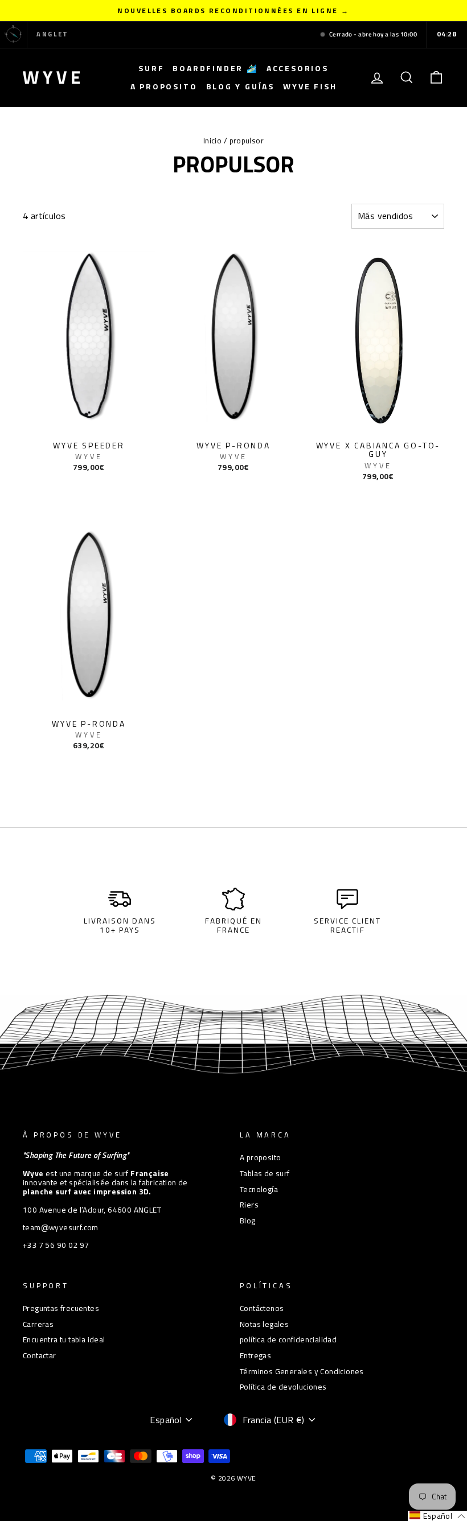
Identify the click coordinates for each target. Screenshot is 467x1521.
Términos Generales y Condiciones (302, 1371)
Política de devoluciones (283, 1386)
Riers (249, 1204)
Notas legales (264, 1324)
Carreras (38, 1324)
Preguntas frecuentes (61, 1308)
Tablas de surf (265, 1173)
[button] (437, 1516)
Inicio (212, 140)
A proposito (164, 86)
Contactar (39, 1355)
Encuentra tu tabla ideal (64, 1339)
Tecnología (259, 1189)
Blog (248, 1220)
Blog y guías (240, 86)
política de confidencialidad (288, 1339)
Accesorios (298, 68)
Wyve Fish (310, 86)
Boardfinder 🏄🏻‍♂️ (215, 68)
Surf (151, 68)
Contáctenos (262, 1308)
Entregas (255, 1355)
